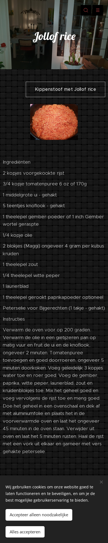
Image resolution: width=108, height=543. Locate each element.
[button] (86, 10)
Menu (97, 10)
